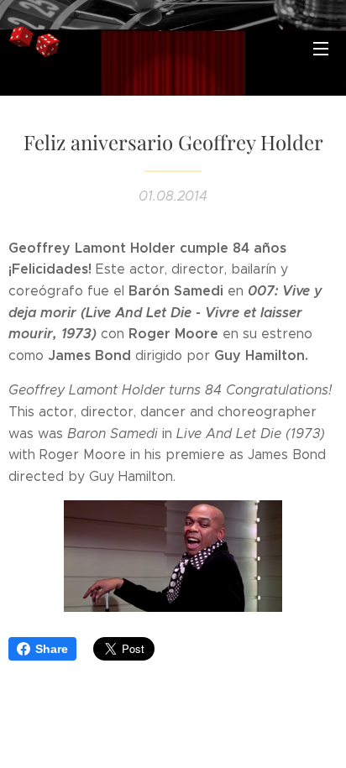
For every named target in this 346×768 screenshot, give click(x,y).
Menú (321, 48)
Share (51, 649)
